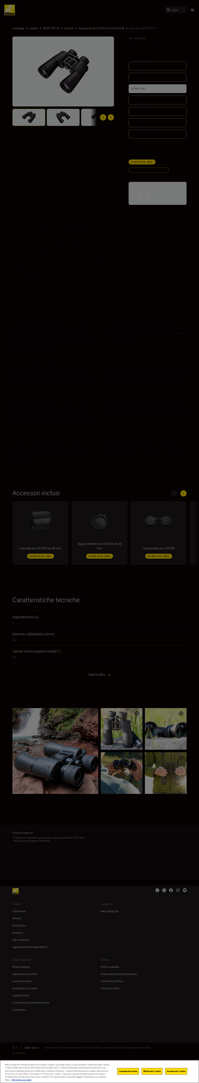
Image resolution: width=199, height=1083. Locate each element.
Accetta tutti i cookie (176, 1071)
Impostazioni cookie (128, 1071)
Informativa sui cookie (21, 1079)
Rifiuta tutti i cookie (152, 1071)
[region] (99, 1071)
